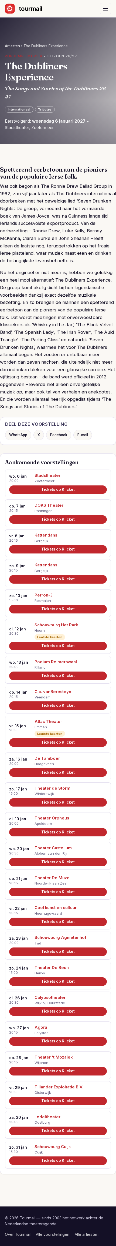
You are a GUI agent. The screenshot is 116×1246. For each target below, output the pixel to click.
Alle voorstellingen (52, 1234)
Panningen (44, 511)
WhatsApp (18, 435)
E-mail (82, 435)
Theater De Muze (52, 877)
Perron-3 (44, 595)
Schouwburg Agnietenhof (60, 937)
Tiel (38, 943)
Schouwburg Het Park (56, 625)
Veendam (42, 697)
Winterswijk (44, 793)
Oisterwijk (43, 1092)
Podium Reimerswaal (56, 661)
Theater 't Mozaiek (54, 1057)
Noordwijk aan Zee (51, 883)
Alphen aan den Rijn (52, 853)
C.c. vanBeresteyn (53, 691)
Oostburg (42, 1122)
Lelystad (42, 1033)
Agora (41, 1027)
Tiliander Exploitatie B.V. (59, 1087)
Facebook (58, 435)
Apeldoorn (43, 823)
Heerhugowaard (48, 913)
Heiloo (40, 973)
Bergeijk (41, 541)
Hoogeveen (44, 764)
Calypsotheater (50, 997)
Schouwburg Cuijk (53, 1146)
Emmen (41, 727)
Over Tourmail (17, 1234)
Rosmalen (43, 600)
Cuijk (39, 1152)
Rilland (40, 667)
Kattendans (46, 535)
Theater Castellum (53, 848)
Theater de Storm (52, 788)
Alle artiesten (86, 1234)
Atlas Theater (48, 721)
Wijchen (41, 1062)
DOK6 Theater (49, 505)
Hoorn (40, 630)
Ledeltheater (47, 1116)
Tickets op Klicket (58, 489)
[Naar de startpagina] (28, 8)
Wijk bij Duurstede (50, 1003)
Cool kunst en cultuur (56, 907)
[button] (105, 8)
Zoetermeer (44, 481)
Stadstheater (47, 475)
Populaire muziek (23, 56)
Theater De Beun (52, 967)
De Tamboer (47, 758)
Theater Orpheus (52, 818)
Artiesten (12, 46)
